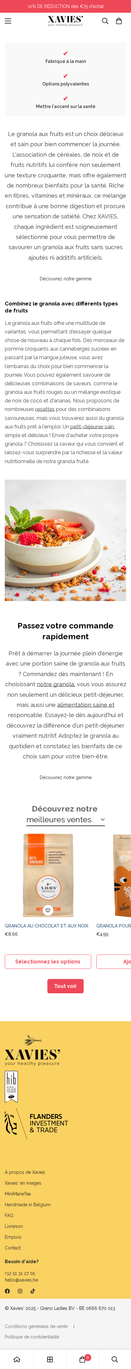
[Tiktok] (32, 1291)
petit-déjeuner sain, (92, 427)
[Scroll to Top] (119, 1335)
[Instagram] (20, 1291)
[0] (119, 21)
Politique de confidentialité (32, 1336)
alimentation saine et (85, 705)
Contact (13, 1247)
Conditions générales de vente (36, 1326)
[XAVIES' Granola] (65, 21)
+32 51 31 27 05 (20, 1273)
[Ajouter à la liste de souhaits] (48, 910)
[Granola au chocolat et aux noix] (48, 875)
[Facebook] (7, 1291)
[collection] (50, 1359)
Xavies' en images (23, 1183)
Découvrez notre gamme (66, 278)
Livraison (14, 1226)
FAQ (9, 1215)
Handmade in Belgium (28, 1204)
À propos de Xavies (25, 1172)
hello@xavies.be (21, 1280)
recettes (45, 409)
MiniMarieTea (18, 1193)
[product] (17, 1359)
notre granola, (56, 684)
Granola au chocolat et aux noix (46, 925)
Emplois (13, 1237)
